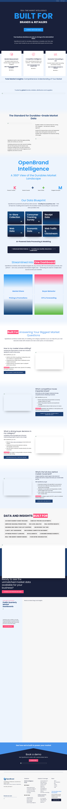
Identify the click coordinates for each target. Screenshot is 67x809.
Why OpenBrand (57, 782)
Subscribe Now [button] (56, 799)
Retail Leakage (29, 801)
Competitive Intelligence (31, 788)
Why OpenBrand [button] (39, 4)
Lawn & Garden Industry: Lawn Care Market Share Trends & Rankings (42, 665)
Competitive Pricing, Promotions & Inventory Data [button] (49, 414)
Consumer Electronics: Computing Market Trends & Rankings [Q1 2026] (43, 735)
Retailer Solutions (30, 798)
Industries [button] (31, 4)
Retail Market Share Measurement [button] (14, 372)
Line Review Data (30, 797)
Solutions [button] (17, 4)
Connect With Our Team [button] (33, 29)
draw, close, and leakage (16, 442)
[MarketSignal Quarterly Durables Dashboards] (11, 669)
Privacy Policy (6, 784)
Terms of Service (12, 784)
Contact (57, 0)
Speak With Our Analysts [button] (44, 501)
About (55, 780)
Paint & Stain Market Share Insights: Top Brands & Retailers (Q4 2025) (42, 630)
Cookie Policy (18, 784)
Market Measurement (31, 787)
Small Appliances (43, 788)
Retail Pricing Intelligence (31, 802)
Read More (26, 633)
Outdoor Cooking (43, 783)
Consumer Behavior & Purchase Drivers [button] (16, 457)
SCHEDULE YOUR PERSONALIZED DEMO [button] (13, 591)
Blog (55, 783)
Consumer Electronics (44, 780)
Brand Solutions (29, 800)
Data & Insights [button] (48, 4)
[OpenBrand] (7, 4)
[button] (44, 615)
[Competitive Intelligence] (33, 64)
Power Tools (42, 787)
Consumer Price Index (31, 790)
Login (55, 787)
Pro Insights (29, 792)
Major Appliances (43, 782)
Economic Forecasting (31, 791)
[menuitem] (58, 1)
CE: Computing (43, 798)
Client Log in (62, 0)
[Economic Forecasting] (55, 64)
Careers (55, 784)
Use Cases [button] (24, 4)
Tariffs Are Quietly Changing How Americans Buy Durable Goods (41, 700)
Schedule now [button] (33, 760)
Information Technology (44, 792)
